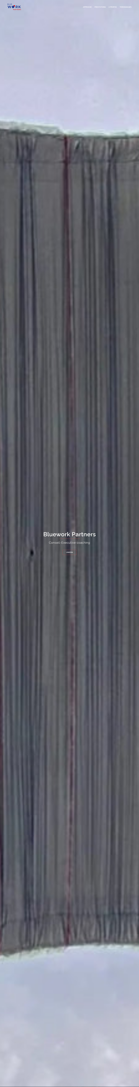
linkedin (69, 552)
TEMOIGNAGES (125, 7)
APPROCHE (87, 7)
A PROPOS (113, 7)
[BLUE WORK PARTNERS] (14, 7)
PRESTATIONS (100, 7)
